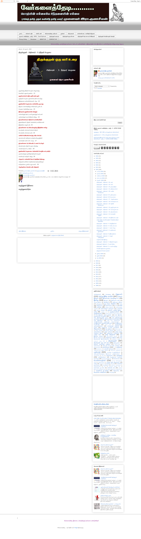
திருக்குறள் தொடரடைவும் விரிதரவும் (86, 36)
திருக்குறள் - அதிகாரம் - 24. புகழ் (105, 182)
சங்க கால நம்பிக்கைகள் (113, 320)
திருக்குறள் (112, 341)
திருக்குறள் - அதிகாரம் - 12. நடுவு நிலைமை (107, 211)
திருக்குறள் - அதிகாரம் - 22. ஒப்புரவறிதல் (106, 186)
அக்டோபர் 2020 (101, 176)
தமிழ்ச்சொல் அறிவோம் (111, 337)
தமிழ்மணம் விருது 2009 (99, 341)
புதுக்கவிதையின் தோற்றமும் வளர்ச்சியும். (110, 487)
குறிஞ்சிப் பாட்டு (104, 311)
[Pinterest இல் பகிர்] (57, 171)
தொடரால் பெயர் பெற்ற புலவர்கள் (111, 345)
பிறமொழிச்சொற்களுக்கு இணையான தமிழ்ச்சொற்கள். (107, 354)
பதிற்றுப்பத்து (96, 350)
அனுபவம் (118, 294)
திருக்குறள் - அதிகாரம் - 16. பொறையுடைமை (107, 201)
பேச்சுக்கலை (117, 358)
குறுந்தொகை (98, 313)
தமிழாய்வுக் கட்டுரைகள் (113, 333)
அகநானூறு (108, 294)
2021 (97, 167)
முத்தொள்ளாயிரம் (97, 366)
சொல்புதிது (118, 330)
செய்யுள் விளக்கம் (109, 330)
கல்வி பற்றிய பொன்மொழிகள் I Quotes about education (107, 418)
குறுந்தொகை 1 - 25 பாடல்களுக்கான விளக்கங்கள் (106, 135)
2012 (97, 276)
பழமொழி (97, 352)
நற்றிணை (119, 347)
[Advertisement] (57, 25)
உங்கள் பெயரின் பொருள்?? (107, 445)
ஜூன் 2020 (100, 255)
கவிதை (99, 307)
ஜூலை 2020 (100, 253)
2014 (97, 272)
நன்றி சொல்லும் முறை (106, 495)
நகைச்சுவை (106, 347)
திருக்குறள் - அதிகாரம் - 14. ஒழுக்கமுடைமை (107, 207)
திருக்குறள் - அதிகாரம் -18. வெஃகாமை (106, 197)
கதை (121, 304)
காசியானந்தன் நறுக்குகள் (107, 308)
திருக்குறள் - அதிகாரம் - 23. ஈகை (105, 184)
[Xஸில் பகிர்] (54, 171)
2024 (97, 160)
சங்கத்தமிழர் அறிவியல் (113, 326)
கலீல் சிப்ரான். (109, 305)
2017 (97, 265)
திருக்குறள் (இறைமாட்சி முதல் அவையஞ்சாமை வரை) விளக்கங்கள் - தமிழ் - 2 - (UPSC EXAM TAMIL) (106, 138)
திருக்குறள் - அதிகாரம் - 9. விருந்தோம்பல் (106, 223)
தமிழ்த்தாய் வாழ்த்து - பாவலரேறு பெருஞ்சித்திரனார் (108, 435)
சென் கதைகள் (99, 330)
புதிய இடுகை (22, 231)
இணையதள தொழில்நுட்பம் (111, 298)
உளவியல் (106, 302)
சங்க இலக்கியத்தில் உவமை (101, 317)
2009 (97, 283)
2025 (97, 158)
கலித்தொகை (99, 305)
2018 (97, 263)
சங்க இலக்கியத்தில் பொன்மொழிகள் (111, 319)
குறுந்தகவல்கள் (114, 312)
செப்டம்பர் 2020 (101, 178)
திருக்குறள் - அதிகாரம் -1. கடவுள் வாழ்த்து (107, 246)
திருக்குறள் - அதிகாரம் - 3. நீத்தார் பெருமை (107, 242)
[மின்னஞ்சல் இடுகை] (48, 170)
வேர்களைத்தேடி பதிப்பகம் (51, 33)
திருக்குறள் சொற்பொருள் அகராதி (106, 36)
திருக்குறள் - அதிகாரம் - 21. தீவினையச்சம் (107, 189)
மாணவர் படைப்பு (110, 363)
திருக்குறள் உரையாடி (54, 36)
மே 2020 (99, 258)
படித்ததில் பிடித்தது (108, 348)
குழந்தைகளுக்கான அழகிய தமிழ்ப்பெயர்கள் (114, 313)
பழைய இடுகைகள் (84, 231)
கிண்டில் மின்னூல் (101, 310)
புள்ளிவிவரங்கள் (102, 357)
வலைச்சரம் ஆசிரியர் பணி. (114, 366)
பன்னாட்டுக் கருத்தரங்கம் (116, 350)
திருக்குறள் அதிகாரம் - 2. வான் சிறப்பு (106, 244)
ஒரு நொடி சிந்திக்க (110, 304)
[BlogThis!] (52, 171)
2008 (97, 285)
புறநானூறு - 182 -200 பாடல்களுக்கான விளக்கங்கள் (106, 132)
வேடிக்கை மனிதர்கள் (100, 372)
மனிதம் (95, 363)
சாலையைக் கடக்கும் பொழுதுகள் (110, 327)
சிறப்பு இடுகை (108, 329)
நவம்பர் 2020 (100, 173)
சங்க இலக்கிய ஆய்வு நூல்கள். (103, 315)
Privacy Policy (23, 39)
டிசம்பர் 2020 (100, 171)
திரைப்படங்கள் (117, 344)
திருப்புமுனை (117, 342)
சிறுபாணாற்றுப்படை (118, 329)
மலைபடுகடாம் (101, 363)
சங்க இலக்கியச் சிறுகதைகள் (115, 316)
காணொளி (119, 308)
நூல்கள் (62, 33)
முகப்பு (20, 33)
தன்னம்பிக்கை (97, 331)
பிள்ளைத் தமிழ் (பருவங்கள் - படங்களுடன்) (111, 504)
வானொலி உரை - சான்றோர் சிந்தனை (86, 33)
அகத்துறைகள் (97, 294)
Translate (99, 88)
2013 (97, 274)
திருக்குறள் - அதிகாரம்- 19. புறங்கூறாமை (106, 194)
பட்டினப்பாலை (118, 348)
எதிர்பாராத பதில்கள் (117, 302)
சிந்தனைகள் (97, 329)
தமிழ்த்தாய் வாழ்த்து (116, 339)
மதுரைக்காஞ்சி (101, 362)
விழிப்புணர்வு (116, 370)
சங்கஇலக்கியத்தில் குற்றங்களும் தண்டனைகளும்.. (106, 322)
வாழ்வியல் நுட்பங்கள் (102, 370)
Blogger (76, 527)
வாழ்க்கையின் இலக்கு (102, 239)
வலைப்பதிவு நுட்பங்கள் (99, 367)
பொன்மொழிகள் (100, 360)
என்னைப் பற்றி (29, 33)
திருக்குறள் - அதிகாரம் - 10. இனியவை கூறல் (107, 217)
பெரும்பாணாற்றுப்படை (107, 358)
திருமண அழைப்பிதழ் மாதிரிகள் (102, 344)
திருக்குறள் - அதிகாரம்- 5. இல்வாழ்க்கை (106, 233)
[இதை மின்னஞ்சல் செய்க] (51, 171)
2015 (97, 269)
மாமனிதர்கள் (106, 365)
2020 (97, 169)
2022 (97, 165)
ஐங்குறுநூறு (99, 304)
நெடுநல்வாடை (99, 348)
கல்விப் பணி (39, 33)
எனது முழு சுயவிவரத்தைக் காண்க (106, 77)
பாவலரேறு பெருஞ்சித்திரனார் (113, 352)
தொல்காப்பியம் (97, 347)
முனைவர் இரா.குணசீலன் (106, 71)
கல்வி (120, 305)
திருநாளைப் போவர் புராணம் (103, 250)
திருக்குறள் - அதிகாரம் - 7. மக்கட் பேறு (106, 228)
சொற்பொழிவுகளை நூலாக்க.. (104, 248)
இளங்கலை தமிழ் (115, 300)
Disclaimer (33, 39)
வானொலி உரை (111, 367)
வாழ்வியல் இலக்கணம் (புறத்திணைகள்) (114, 369)
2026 (97, 156)
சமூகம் (95, 327)
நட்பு (114, 347)
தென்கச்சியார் (97, 345)
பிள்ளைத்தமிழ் (96, 355)
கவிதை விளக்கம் (109, 307)
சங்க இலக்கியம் (98, 320)
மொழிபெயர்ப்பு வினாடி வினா (101, 404)
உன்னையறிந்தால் (97, 302)
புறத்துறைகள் (109, 355)
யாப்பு (105, 366)
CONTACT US (53, 39)
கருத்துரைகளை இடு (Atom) (57, 235)
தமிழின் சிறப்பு (97, 334)
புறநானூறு (119, 355)
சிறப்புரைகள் (71, 33)
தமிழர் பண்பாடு (108, 331)
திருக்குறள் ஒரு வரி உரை (68, 36)
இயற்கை (106, 300)
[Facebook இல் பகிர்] (56, 171)
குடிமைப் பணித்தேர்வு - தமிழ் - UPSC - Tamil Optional (32, 36)
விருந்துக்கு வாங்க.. (105, 453)
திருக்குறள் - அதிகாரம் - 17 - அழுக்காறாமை (107, 199)
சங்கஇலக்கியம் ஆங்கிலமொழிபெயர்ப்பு (103, 323)
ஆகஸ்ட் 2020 (100, 180)
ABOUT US (43, 39)
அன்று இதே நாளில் (105, 296)
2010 (97, 281)
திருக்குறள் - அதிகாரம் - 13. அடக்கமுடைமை (107, 209)
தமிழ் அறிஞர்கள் (110, 334)
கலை (116, 305)
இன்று (96, 300)
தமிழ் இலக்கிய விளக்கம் (112, 336)
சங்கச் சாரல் (108, 324)
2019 (97, 261)
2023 (97, 162)
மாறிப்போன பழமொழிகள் (116, 365)
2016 (97, 267)
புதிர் (103, 355)
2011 (97, 278)
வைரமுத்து (111, 372)
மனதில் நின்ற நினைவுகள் (112, 362)
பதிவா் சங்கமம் (104, 350)
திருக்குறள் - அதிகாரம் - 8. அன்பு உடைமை (107, 225)
